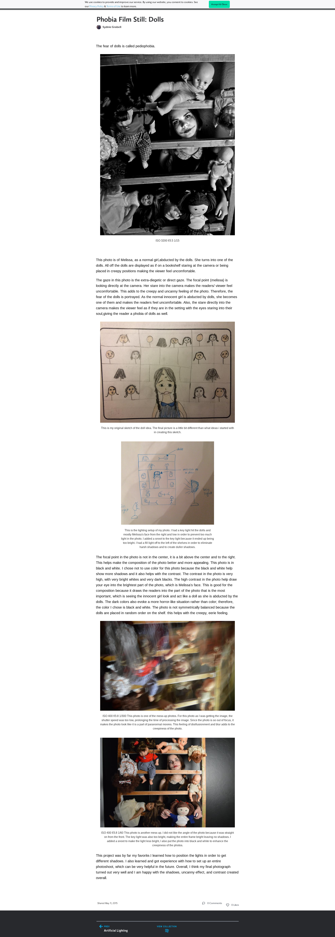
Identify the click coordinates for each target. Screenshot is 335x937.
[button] (203, 903)
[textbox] (167, 461)
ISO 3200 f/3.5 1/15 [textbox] (167, 240)
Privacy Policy (96, 6)
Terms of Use (113, 6)
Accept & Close (219, 4)
